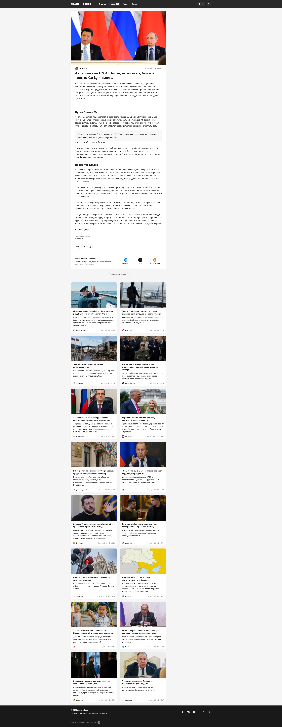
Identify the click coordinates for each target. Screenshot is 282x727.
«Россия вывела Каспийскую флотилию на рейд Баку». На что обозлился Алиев (93, 312)
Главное (102, 4)
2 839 (162, 490)
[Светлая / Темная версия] (201, 4)
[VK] (188, 712)
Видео (125, 4)
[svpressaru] (74, 383)
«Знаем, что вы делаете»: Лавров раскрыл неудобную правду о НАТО (142, 472)
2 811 (113, 543)
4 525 (162, 330)
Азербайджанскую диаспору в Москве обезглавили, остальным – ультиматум (91, 419)
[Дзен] (194, 712)
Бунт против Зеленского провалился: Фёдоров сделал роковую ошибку (139, 525)
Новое (114, 4)
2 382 (162, 647)
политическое (83, 182)
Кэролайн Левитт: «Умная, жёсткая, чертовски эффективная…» (138, 419)
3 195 (113, 436)
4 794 (113, 330)
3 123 (162, 436)
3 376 (113, 383)
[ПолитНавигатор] (74, 330)
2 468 (113, 596)
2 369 (113, 700)
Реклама (74, 713)
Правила (103, 713)
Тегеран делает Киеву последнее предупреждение (88, 365)
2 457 (162, 596)
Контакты (83, 713)
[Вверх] (207, 712)
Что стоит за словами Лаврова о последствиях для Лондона (137, 682)
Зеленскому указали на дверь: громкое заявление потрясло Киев (91, 682)
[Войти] (209, 4)
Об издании (93, 713)
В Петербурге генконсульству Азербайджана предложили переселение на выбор (93, 472)
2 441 (113, 647)
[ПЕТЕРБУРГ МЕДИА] (74, 490)
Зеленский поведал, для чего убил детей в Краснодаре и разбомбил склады (93, 525)
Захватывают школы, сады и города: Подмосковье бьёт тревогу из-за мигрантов (93, 631)
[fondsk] (123, 437)
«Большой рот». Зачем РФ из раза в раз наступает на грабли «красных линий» (140, 631)
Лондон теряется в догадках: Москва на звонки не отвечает (91, 578)
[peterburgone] (123, 383)
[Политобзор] (81, 4)
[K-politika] (74, 543)
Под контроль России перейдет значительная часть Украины (136, 578)
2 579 (162, 543)
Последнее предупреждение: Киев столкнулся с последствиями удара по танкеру (140, 367)
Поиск (134, 4)
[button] (77, 246)
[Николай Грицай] (76, 68)
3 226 (162, 383)
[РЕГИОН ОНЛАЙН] (123, 330)
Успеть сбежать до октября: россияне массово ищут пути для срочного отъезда (141, 312)
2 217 (162, 700)
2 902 (113, 490)
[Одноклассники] (183, 712)
